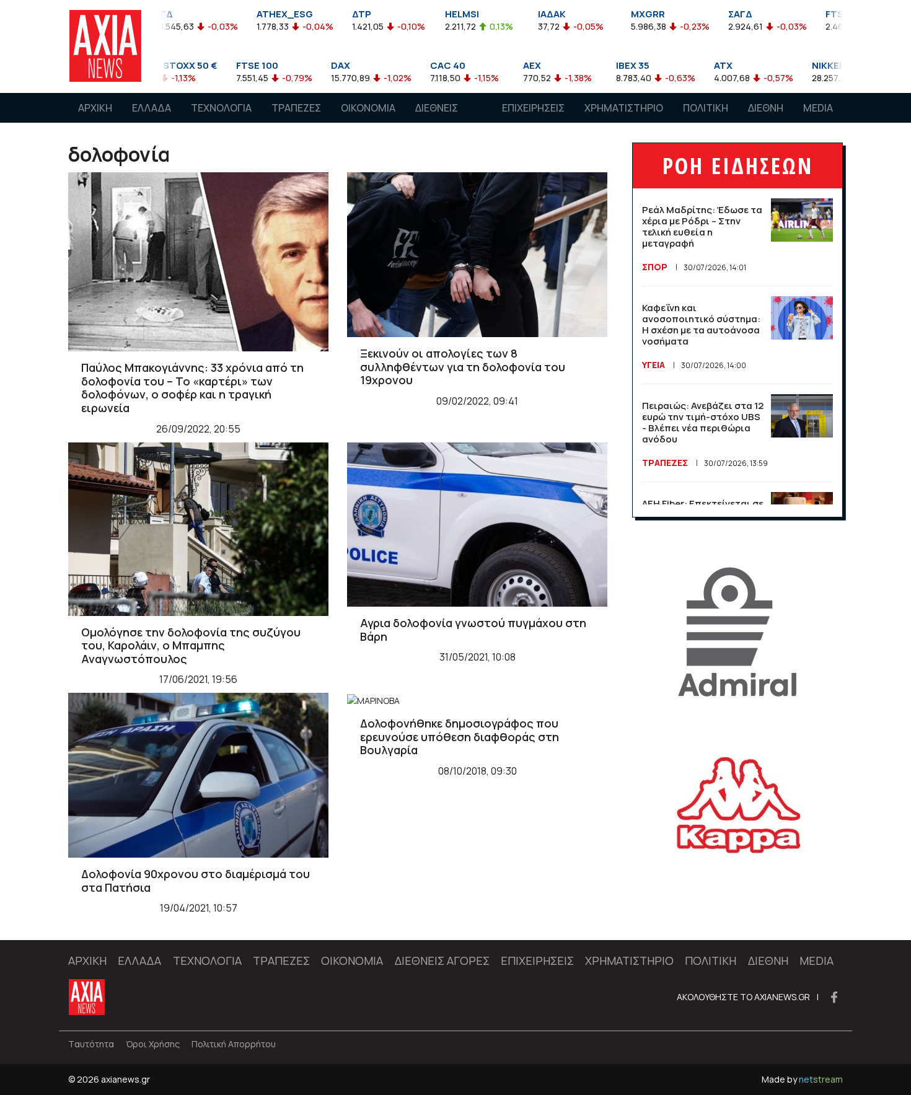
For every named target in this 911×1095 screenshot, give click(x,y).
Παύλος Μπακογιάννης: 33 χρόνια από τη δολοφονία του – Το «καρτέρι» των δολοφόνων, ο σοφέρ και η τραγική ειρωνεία (192, 387)
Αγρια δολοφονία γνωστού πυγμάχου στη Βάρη (473, 629)
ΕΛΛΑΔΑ (151, 108)
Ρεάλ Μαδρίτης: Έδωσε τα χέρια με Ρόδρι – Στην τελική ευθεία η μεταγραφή (702, 226)
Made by (802, 1079)
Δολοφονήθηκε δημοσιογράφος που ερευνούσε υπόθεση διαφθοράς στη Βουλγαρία (459, 736)
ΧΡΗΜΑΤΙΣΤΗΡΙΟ (623, 108)
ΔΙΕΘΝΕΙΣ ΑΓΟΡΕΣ (436, 119)
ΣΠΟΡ (654, 267)
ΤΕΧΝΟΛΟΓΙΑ (221, 108)
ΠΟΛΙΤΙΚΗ (705, 108)
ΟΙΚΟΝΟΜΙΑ (368, 108)
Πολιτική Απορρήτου (233, 1044)
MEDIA (818, 108)
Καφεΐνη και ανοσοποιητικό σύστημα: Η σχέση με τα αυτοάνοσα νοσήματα (701, 324)
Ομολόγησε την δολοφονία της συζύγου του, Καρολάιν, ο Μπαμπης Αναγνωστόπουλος (191, 645)
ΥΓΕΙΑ (653, 365)
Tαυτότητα (91, 1044)
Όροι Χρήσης (153, 1044)
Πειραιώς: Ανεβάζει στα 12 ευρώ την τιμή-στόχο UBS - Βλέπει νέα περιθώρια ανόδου (703, 422)
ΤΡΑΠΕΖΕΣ (296, 108)
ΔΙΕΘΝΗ (765, 108)
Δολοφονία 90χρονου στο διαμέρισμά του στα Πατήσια (195, 880)
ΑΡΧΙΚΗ (95, 108)
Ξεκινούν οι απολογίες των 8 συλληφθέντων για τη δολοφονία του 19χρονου (462, 366)
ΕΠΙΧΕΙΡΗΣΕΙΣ (533, 108)
